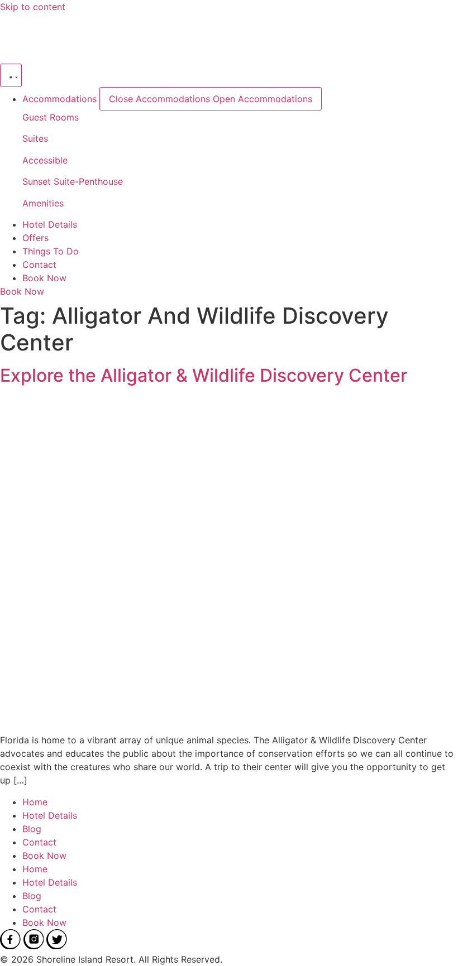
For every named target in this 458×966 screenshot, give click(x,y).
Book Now (44, 855)
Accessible (45, 160)
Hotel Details (49, 815)
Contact (39, 842)
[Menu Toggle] (11, 75)
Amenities (43, 203)
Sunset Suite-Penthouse (72, 181)
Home (34, 802)
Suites (35, 138)
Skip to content (32, 6)
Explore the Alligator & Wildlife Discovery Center (203, 375)
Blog (31, 828)
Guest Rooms (50, 117)
